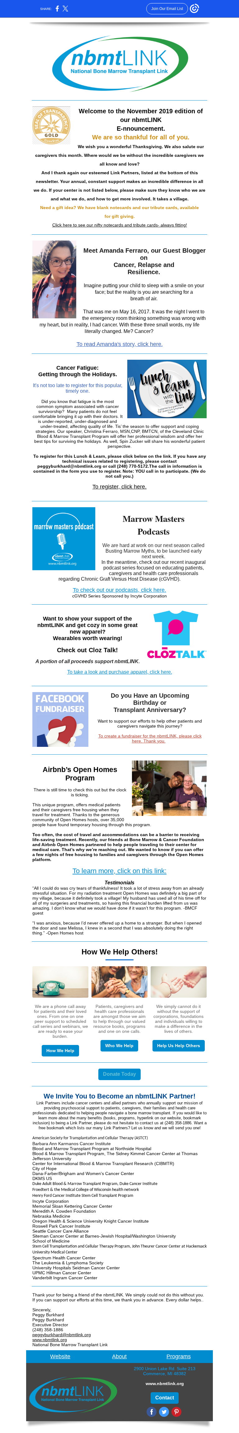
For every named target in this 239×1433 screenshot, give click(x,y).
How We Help (60, 1050)
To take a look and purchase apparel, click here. (119, 672)
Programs (178, 1356)
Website (60, 1356)
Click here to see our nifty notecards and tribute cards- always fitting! (119, 224)
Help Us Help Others (178, 1045)
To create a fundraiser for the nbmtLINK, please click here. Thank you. (150, 738)
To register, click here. (119, 487)
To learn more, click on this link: (119, 871)
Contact (164, 1397)
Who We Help (119, 1045)
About (119, 1356)
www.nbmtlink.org (49, 1339)
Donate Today (119, 1074)
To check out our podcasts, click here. (119, 590)
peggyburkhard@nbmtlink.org (61, 1334)
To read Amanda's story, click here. (120, 344)
